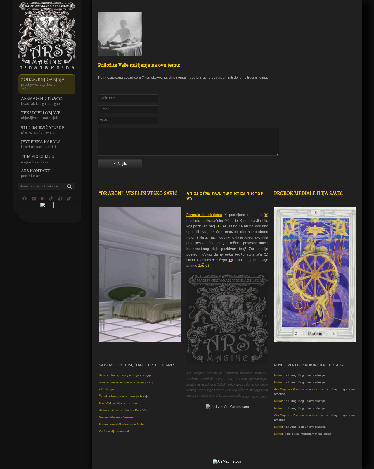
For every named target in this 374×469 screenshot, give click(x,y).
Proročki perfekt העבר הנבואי (119, 403)
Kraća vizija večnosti (114, 431)
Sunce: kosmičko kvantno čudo (121, 424)
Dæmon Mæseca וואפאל (116, 417)
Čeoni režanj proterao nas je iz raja (124, 396)
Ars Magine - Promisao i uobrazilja (298, 389)
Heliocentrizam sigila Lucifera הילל (124, 410)
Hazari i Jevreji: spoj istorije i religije (125, 375)
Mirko (278, 375)
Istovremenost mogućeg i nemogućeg (126, 382)
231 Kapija (106, 389)
